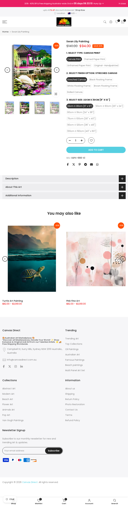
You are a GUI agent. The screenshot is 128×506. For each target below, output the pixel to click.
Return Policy (72, 399)
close (6, 4)
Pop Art (6, 415)
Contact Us (71, 409)
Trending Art (72, 338)
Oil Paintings (72, 349)
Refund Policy (72, 420)
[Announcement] (64, 3)
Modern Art (8, 393)
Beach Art (7, 399)
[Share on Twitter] (73, 164)
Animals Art (8, 409)
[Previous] (7, 70)
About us (70, 388)
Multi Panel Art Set (75, 370)
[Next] (56, 70)
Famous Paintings (74, 359)
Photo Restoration (75, 404)
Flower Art (7, 404)
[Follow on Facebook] (3, 367)
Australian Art (72, 354)
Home (5, 32)
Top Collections (73, 344)
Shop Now (80, 10)
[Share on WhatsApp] (97, 164)
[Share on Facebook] (67, 164)
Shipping (69, 393)
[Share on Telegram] (85, 164)
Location (61, 13)
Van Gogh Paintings (13, 420)
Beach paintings (74, 365)
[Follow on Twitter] (9, 367)
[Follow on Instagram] (15, 367)
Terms (68, 415)
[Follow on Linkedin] (21, 367)
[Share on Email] (91, 164)
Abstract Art (8, 388)
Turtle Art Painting (12, 300)
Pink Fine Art (73, 300)
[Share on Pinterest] (79, 164)
